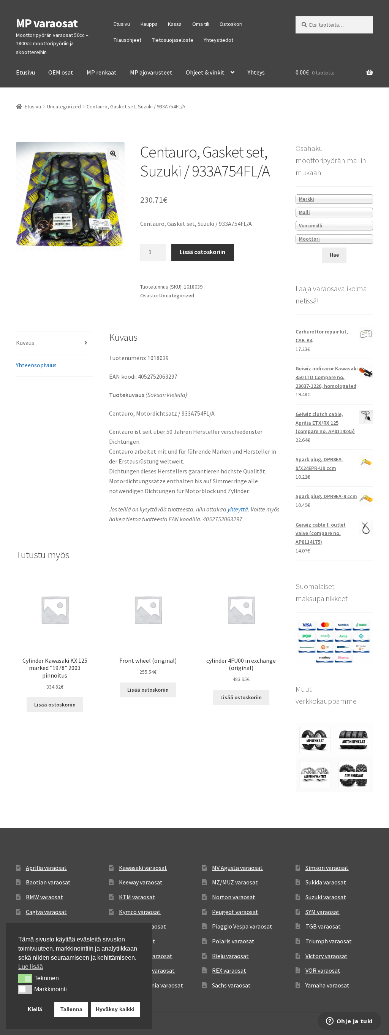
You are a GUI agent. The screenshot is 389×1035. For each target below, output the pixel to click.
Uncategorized (64, 106)
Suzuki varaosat (325, 897)
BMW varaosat (44, 897)
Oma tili (200, 24)
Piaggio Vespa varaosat (242, 926)
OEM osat (60, 72)
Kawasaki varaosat (143, 867)
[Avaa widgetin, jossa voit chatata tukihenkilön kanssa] (349, 1021)
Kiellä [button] (35, 1009)
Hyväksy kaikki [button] (115, 1009)
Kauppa (149, 24)
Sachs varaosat (231, 985)
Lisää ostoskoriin (202, 252)
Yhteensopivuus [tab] (36, 365)
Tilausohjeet (127, 40)
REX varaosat (229, 970)
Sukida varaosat (325, 882)
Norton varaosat (233, 897)
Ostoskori (231, 24)
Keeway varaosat (141, 882)
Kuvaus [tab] (25, 342)
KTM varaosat (137, 897)
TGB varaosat (323, 926)
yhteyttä (238, 509)
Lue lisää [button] (30, 967)
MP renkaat (102, 72)
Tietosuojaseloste (172, 40)
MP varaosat (46, 23)
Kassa (175, 24)
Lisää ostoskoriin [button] (55, 704)
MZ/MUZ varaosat (235, 882)
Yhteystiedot (218, 40)
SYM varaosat (322, 912)
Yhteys (256, 72)
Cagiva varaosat (46, 912)
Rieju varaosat (230, 956)
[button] (113, 154)
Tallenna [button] (71, 1009)
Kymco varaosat (140, 912)
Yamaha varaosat (327, 985)
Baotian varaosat (48, 882)
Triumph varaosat (328, 941)
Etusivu (122, 24)
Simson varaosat (327, 867)
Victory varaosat (326, 956)
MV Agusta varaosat (237, 867)
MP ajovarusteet (151, 72)
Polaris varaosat (233, 941)
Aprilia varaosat (46, 867)
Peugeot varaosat (235, 912)
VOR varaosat (322, 970)
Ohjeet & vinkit (205, 72)
